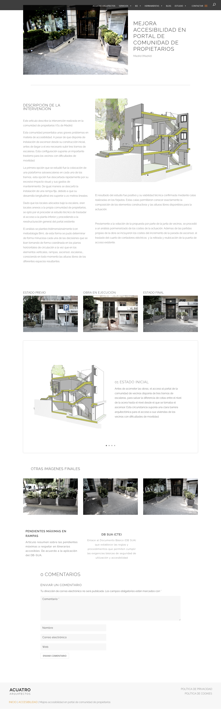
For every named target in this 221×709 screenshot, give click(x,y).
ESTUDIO (179, 6)
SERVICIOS (123, 6)
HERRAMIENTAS (152, 6)
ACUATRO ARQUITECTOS (104, 6)
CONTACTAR (197, 6)
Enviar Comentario (54, 655)
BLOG (168, 6)
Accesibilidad (28, 702)
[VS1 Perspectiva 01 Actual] (146, 182)
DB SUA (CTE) (111, 534)
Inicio (13, 702)
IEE (136, 6)
